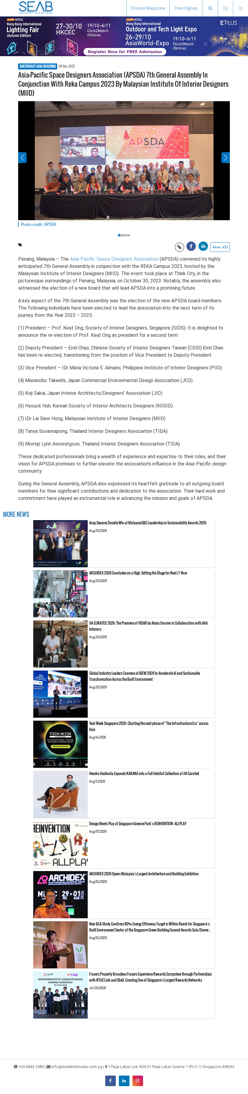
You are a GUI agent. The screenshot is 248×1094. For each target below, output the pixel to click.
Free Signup (186, 8)
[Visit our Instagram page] (137, 1081)
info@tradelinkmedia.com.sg (76, 1066)
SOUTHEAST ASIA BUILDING (38, 66)
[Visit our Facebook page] (110, 1081)
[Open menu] (240, 8)
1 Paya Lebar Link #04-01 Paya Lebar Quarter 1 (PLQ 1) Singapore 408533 (171, 1066)
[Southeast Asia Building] (36, 8)
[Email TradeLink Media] (225, 8)
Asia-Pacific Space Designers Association (114, 259)
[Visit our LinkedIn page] (124, 1081)
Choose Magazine (148, 8)
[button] (210, 8)
